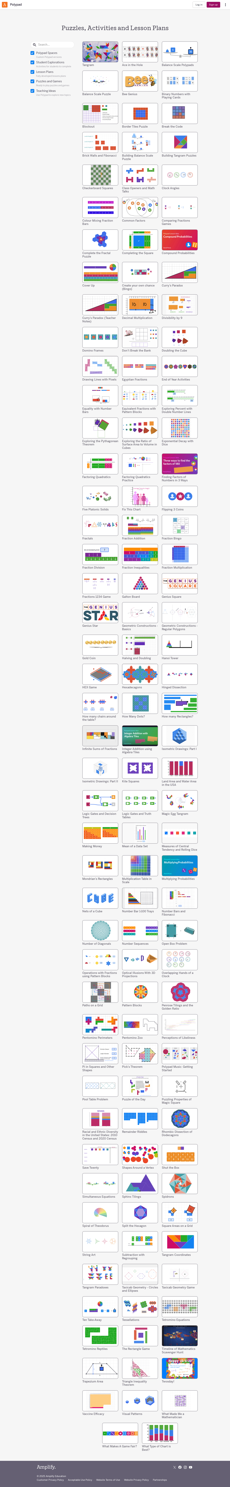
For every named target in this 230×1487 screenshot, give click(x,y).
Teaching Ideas (53, 92)
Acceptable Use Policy (80, 1479)
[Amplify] (46, 1467)
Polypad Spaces (49, 54)
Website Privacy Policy (136, 1479)
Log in (199, 4)
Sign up (213, 4)
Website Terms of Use (108, 1479)
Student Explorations (53, 64)
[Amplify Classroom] (4, 4)
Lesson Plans (51, 73)
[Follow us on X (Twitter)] (174, 1467)
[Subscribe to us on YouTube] (190, 1467)
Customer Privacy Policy (50, 1479)
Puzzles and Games (52, 83)
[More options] (225, 4)
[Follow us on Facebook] (180, 1467)
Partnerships (160, 1479)
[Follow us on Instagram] (185, 1467)
